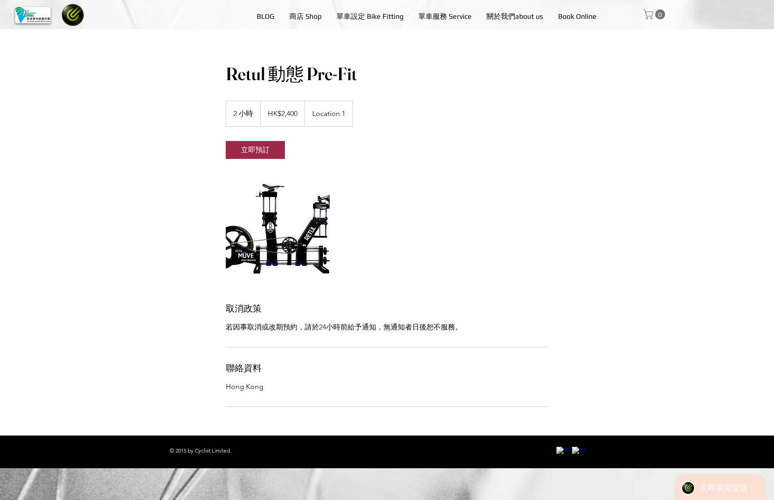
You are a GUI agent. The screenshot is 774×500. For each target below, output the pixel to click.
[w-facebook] (563, 453)
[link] (255, 150)
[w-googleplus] (578, 453)
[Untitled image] (278, 230)
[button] (655, 14)
